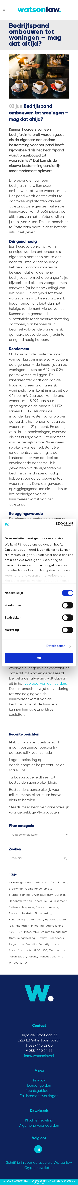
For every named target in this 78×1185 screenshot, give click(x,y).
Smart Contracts (20, 950)
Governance (35, 919)
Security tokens (49, 944)
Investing (37, 926)
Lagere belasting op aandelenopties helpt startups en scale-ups (36, 765)
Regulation (16, 944)
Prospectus (56, 938)
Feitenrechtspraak (21, 907)
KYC (12, 932)
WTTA (23, 963)
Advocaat (42, 882)
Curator (60, 895)
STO (44, 950)
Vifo (60, 956)
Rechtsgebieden (39, 1091)
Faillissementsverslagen (39, 1096)
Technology (57, 950)
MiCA (27, 932)
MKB (36, 932)
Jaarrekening (54, 926)
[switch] (67, 605)
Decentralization (20, 901)
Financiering (43, 913)
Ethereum (40, 901)
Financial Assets (47, 907)
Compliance (33, 889)
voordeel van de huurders (46, 683)
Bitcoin (62, 882)
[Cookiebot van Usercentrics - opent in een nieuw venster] (56, 524)
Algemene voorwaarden (39, 1125)
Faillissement (58, 901)
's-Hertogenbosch (21, 882)
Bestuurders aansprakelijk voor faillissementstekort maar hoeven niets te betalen (36, 795)
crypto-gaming (19, 895)
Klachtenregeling (39, 1120)
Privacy (42, 938)
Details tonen (55, 645)
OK (39, 658)
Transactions (47, 956)
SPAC (37, 950)
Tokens (32, 956)
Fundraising (17, 919)
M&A (19, 932)
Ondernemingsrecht (54, 932)
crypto (48, 889)
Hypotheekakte (55, 919)
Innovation (22, 926)
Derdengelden (39, 1085)
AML (53, 882)
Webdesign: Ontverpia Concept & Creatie (53, 1182)
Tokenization (17, 956)
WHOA (13, 963)
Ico (11, 926)
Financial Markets (21, 913)
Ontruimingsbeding (22, 938)
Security (31, 944)
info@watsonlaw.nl (39, 1056)
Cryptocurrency (42, 895)
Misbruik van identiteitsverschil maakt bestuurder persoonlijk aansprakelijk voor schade (34, 748)
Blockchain (16, 889)
